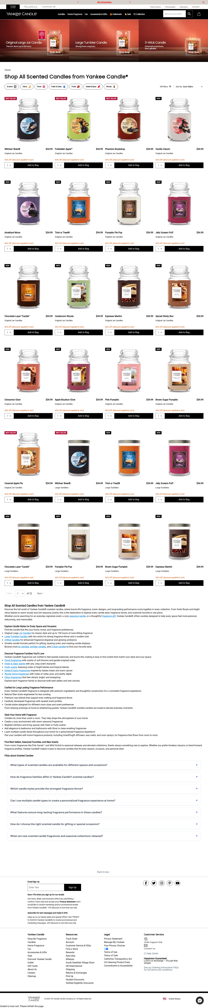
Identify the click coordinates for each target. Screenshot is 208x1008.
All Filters (164, 86)
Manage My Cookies (114, 942)
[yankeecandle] (14, 7)
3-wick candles (58, 646)
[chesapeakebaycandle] (49, 7)
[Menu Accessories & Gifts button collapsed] (107, 14)
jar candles (23, 646)
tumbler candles (38, 646)
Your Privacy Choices (114, 945)
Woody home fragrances (17, 674)
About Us (32, 969)
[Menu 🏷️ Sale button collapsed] (131, 14)
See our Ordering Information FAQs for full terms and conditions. (161, 968)
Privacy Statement (68, 902)
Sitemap (32, 976)
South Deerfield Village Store (80, 962)
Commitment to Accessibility (118, 965)
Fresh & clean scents (15, 663)
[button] (200, 1000)
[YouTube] (177, 883)
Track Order (71, 938)
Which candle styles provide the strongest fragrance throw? (46, 788)
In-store (10, 87)
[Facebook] (146, 883)
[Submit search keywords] (189, 13)
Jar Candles (25, 633)
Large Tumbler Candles (16, 636)
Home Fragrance (74, 14)
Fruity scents (11, 667)
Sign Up (72, 887)
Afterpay (70, 959)
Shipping (70, 969)
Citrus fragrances (13, 677)
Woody (109, 87)
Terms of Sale (111, 955)
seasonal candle (77, 616)
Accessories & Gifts (98, 14)
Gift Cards (33, 966)
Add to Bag (33, 165)
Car (29, 949)
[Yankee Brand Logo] (21, 14)
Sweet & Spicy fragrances (17, 670)
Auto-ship (70, 955)
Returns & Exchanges (76, 972)
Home (8, 70)
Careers (31, 972)
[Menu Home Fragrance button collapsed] (82, 14)
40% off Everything (104, 2)
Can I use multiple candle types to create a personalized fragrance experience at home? (62, 800)
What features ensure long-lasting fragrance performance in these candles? (56, 812)
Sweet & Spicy (91, 87)
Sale (30, 955)
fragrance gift (109, 616)
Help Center (152, 953)
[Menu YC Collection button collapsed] (145, 14)
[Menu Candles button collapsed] (65, 14)
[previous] (78, 2)
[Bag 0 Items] (199, 14)
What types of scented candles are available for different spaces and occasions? (58, 764)
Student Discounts (75, 979)
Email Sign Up (33, 882)
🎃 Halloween (116, 14)
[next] (129, 2)
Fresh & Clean (56, 87)
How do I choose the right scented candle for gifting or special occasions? (55, 824)
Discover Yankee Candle (40, 959)
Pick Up (69, 976)
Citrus (24, 87)
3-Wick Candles (12, 640)
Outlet (31, 962)
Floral (39, 87)
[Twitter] (154, 883)
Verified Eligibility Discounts (80, 983)
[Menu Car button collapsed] (88, 14)
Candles (61, 14)
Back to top (103, 872)
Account (70, 942)
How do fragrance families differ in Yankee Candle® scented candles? (52, 776)
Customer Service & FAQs (78, 945)
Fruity (74, 87)
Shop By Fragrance (37, 938)
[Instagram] (162, 883)
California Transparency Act (118, 959)
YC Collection (139, 14)
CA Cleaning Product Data (117, 962)
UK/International (74, 966)
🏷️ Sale (127, 14)
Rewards (70, 952)
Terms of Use (110, 952)
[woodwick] (31, 7)
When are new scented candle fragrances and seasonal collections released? (56, 835)
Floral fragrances (13, 660)
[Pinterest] (169, 883)
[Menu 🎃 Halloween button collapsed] (122, 14)
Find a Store (72, 949)
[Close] (203, 2)
